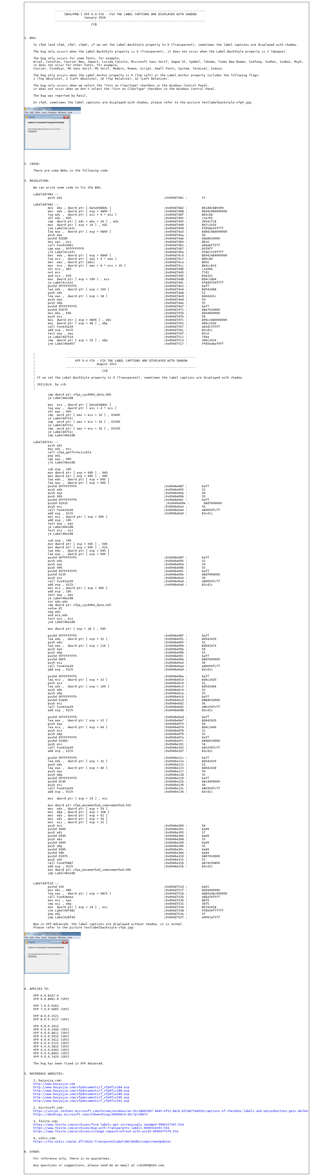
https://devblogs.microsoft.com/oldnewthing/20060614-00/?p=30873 (90, 1114)
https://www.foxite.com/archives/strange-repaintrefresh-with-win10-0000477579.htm (105, 1131)
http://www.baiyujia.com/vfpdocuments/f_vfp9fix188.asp (81, 1090)
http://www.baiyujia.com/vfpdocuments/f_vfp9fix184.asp (81, 1087)
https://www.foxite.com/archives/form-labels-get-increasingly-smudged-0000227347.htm (108, 1124)
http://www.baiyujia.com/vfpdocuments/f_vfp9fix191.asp (81, 1100)
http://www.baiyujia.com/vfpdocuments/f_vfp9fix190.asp (81, 1097)
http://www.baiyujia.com (54, 1083)
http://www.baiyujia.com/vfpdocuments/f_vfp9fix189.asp (81, 1094)
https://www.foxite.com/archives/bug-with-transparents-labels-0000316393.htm (101, 1128)
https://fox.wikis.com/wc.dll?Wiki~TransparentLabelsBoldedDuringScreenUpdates (102, 1141)
